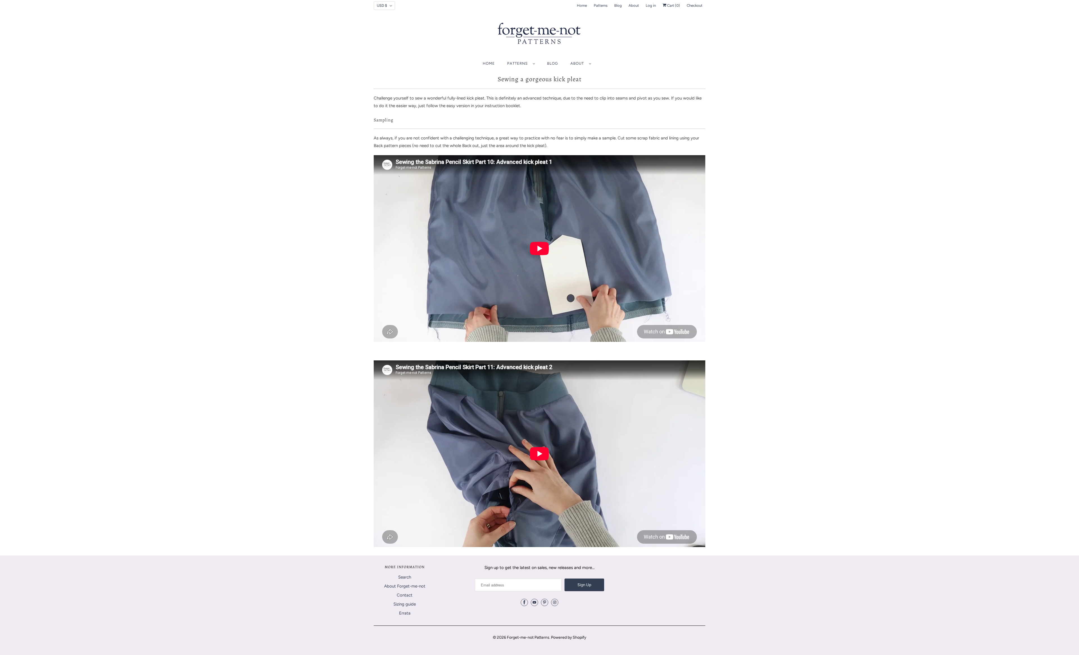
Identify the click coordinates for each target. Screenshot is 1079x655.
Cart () (673, 5)
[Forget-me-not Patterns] (539, 35)
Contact (404, 595)
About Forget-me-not (404, 586)
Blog (618, 5)
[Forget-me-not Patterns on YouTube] (534, 602)
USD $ (382, 5)
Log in (651, 5)
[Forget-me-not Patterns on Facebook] (524, 602)
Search (404, 577)
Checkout (694, 5)
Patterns (600, 5)
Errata (405, 613)
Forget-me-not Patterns (528, 637)
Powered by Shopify (568, 637)
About (634, 5)
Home (582, 5)
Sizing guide (404, 604)
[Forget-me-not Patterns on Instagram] (554, 602)
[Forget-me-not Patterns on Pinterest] (544, 602)
